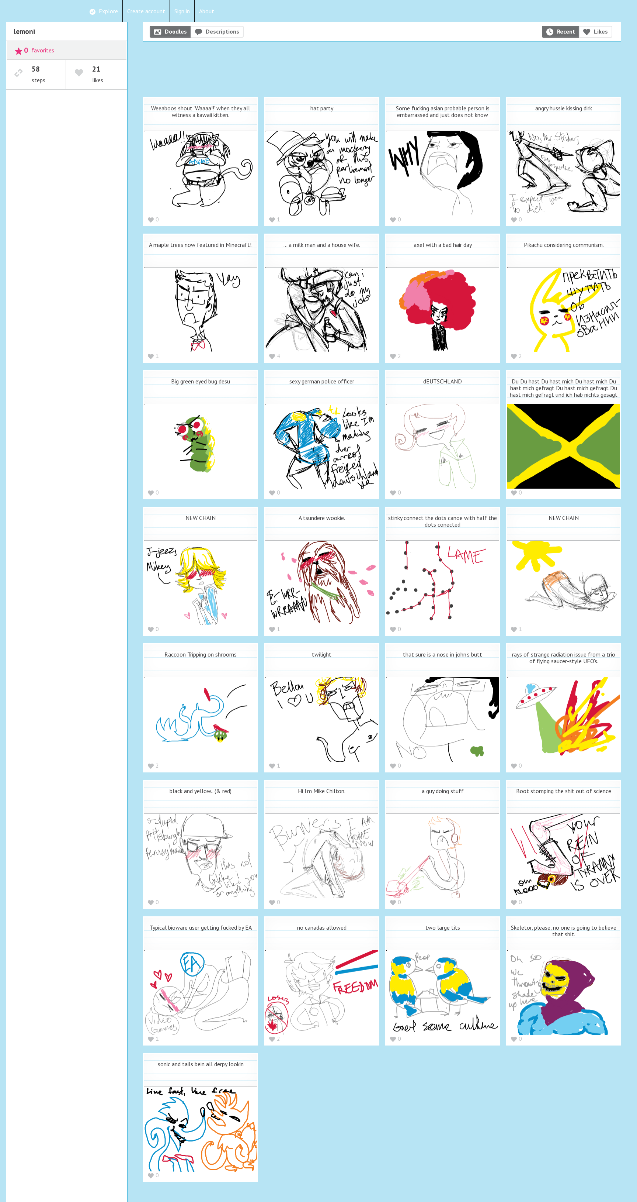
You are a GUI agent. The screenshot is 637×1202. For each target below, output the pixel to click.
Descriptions (222, 31)
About (206, 11)
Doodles (176, 31)
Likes (601, 31)
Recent (566, 31)
